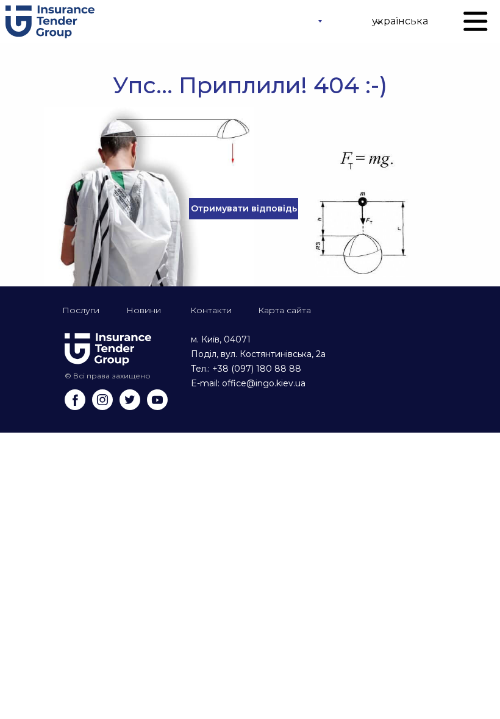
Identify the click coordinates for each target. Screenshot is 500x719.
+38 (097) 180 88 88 (256, 368)
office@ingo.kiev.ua (263, 383)
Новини (143, 310)
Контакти (211, 310)
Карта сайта (284, 310)
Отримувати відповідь (244, 208)
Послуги (80, 310)
